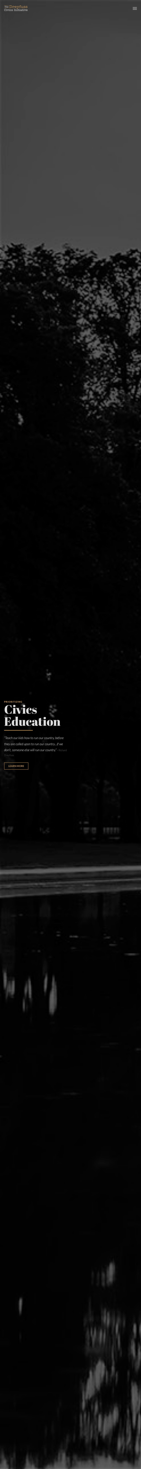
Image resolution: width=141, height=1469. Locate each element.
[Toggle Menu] (135, 8)
